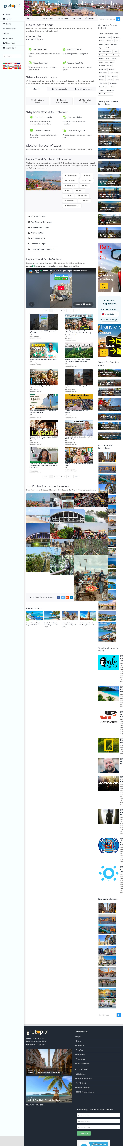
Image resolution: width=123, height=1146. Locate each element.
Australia (102, 37)
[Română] (8, 68)
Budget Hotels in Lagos (40, 227)
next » (76, 310)
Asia (116, 33)
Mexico (109, 65)
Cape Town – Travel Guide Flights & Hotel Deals (87, 615)
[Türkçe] (20, 68)
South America (103, 87)
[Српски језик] (13, 68)
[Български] (4, 63)
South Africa (113, 83)
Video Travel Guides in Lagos (42, 249)
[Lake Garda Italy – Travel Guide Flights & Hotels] (107, 982)
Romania (109, 79)
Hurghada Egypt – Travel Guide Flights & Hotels (52, 615)
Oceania (101, 76)
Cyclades (114, 44)
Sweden (101, 90)
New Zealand (103, 72)
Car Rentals (80, 1045)
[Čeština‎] (8, 63)
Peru (108, 76)
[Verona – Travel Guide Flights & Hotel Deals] (107, 478)
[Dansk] (11, 63)
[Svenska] (18, 68)
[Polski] (6, 68)
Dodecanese (110, 48)
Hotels (78, 1041)
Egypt (115, 51)
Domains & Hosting (83, 1087)
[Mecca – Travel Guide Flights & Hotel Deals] (107, 605)
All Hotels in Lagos (38, 216)
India (107, 58)
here (94, 490)
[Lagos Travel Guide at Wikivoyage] (43, 180)
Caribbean (110, 40)
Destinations (80, 1054)
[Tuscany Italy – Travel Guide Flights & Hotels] (107, 971)
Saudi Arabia (103, 83)
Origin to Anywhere (82, 1063)
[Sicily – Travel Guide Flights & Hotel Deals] (107, 950)
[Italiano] (18, 65)
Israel (101, 62)
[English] (15, 63)
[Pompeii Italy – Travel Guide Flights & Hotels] (107, 489)
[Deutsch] (4, 65)
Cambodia (116, 37)
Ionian (114, 58)
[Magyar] (13, 65)
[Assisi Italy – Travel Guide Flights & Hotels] (107, 961)
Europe (101, 55)
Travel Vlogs (80, 1059)
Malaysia (102, 65)
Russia (117, 79)
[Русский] (11, 68)
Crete (107, 44)
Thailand (102, 94)
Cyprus (101, 48)
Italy (106, 62)
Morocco (111, 69)
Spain (112, 87)
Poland (114, 76)
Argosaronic (109, 33)
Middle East (102, 69)
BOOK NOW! (104, 286)
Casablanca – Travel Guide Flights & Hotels (70, 615)
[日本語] (20, 65)
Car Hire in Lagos (38, 238)
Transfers (79, 1050)
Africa (101, 33)
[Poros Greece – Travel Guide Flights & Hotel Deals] (107, 626)
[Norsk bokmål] (4, 68)
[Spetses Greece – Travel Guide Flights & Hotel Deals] (107, 616)
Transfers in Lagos (38, 244)
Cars (117, 40)
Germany (116, 55)
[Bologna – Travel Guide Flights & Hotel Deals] (107, 457)
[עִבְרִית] (8, 65)
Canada (101, 40)
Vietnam (109, 94)
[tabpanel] (61, 93)
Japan (112, 62)
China (101, 44)
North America (114, 72)
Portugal (101, 79)
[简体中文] (6, 63)
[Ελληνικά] (6, 65)
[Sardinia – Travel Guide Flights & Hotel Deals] (107, 468)
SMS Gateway (81, 1074)
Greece (101, 58)
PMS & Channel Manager (85, 1092)
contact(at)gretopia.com (39, 1041)
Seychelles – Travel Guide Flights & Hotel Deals (34, 615)
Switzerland (110, 90)
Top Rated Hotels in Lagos (41, 222)
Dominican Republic (105, 51)
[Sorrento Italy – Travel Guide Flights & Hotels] (107, 993)
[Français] (20, 63)
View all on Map (37, 233)
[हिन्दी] (11, 65)
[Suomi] (18, 63)
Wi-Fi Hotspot (81, 1083)
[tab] (36, 89)
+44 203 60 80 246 (38, 1039)
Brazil (109, 37)
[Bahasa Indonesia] (15, 65)
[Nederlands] (13, 63)
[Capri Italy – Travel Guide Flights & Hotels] (107, 1003)
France (108, 55)
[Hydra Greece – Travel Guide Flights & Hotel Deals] (107, 637)
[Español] (15, 68)
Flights (78, 1036)
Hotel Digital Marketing (84, 1078)
